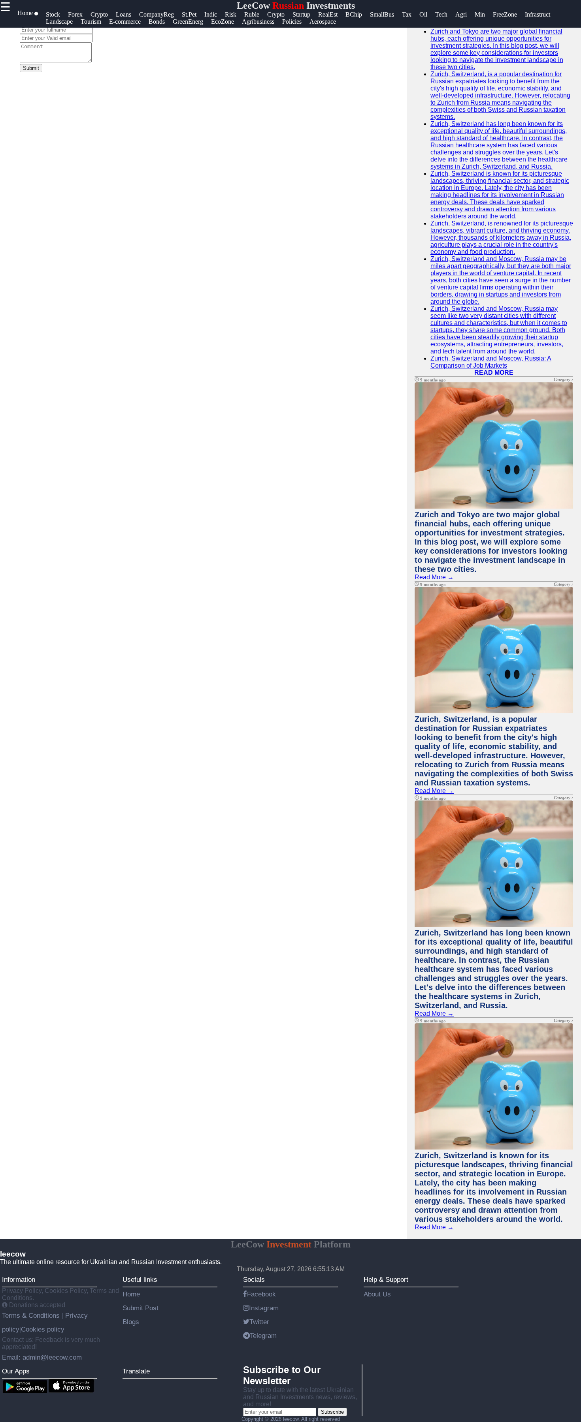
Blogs (131, 1322)
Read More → (434, 577)
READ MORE (493, 372)
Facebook (261, 1294)
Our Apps (16, 1371)
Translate (136, 1371)
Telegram (263, 1335)
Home (131, 1294)
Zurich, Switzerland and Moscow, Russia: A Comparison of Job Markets (490, 362)
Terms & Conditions (32, 1315)
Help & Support (386, 1279)
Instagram (264, 1308)
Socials (254, 1279)
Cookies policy (42, 1329)
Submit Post (140, 1308)
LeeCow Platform (291, 1244)
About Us (377, 1294)
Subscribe (332, 1412)
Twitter (259, 1322)
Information (18, 1279)
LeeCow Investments (296, 5)
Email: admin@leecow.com (42, 1357)
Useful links (140, 1279)
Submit (31, 68)
